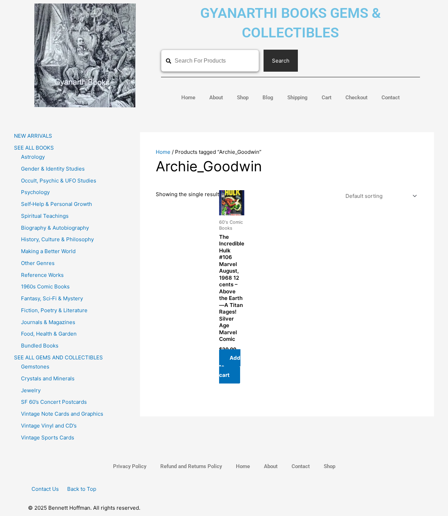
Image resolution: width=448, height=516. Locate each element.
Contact (391, 97)
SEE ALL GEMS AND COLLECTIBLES (58, 357)
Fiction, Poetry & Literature (54, 310)
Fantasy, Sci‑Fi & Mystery (52, 298)
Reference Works (42, 275)
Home (188, 97)
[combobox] (210, 61)
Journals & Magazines (48, 322)
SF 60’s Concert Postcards (54, 402)
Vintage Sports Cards (47, 437)
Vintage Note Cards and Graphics (62, 413)
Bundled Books (39, 345)
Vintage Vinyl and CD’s (49, 425)
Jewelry (31, 390)
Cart (326, 97)
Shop (242, 97)
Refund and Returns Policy (191, 466)
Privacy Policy (129, 466)
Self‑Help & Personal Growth (56, 204)
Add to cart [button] (229, 366)
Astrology (33, 156)
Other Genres (38, 263)
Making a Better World (48, 251)
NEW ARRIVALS (33, 135)
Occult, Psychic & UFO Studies (58, 180)
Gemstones (35, 366)
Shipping (297, 97)
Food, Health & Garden (49, 333)
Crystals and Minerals (48, 378)
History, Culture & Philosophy (57, 239)
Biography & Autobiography (55, 227)
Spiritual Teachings (45, 216)
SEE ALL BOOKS (34, 147)
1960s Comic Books (45, 286)
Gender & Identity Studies (53, 168)
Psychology (35, 192)
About (216, 97)
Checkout (356, 97)
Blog (267, 97)
